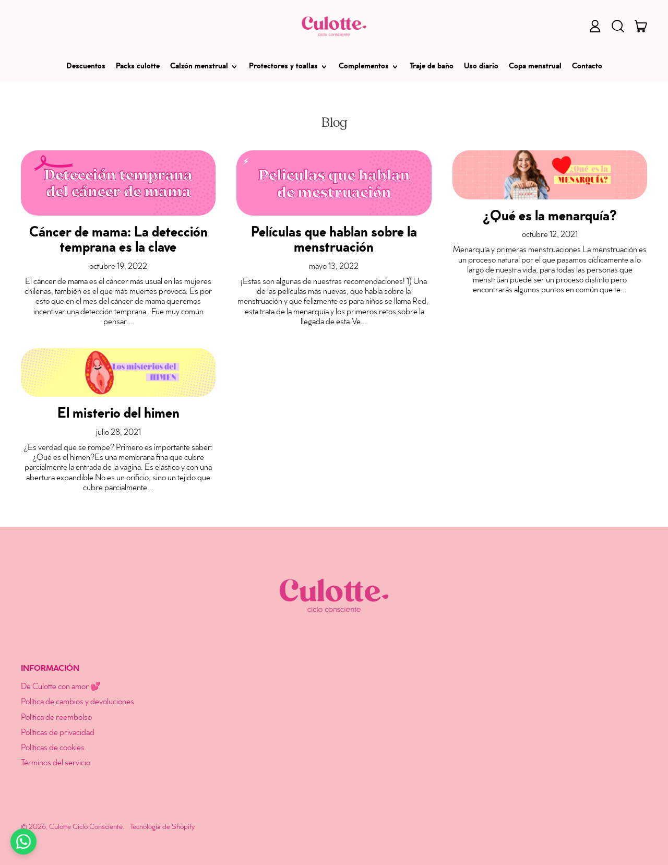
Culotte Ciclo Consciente (86, 827)
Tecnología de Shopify (162, 827)
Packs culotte (138, 67)
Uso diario (481, 67)
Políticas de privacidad (57, 733)
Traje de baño (432, 67)
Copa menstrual (535, 67)
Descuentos (85, 67)
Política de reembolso (56, 718)
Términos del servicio (55, 763)
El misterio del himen (118, 414)
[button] (617, 26)
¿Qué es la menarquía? (550, 217)
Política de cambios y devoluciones (77, 702)
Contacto (587, 67)
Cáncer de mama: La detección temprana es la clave (118, 241)
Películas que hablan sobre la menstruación (334, 241)
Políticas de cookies (53, 748)
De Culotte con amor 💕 (61, 687)
